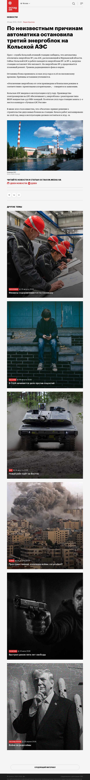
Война (11, 560)
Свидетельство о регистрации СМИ (72, 776)
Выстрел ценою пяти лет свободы (27, 655)
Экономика (13, 289)
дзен (34, 183)
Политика (13, 651)
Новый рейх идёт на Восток (24, 474)
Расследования (15, 741)
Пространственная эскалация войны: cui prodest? (35, 564)
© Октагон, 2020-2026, (16, 776)
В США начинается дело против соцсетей (31, 383)
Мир (10, 470)
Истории (12, 379)
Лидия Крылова (29, 22)
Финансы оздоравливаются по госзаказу (31, 293)
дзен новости (18, 183)
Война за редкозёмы (20, 745)
